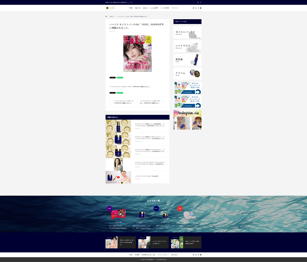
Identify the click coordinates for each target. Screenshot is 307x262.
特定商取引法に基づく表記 (148, 254)
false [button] (175, 123)
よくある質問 (154, 8)
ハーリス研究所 (164, 8)
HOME (131, 8)
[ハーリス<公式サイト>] (110, 8)
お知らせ (145, 8)
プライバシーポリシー (163, 254)
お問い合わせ (174, 254)
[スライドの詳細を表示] (179, 123)
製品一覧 (137, 8)
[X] (196, 8)
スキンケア (109, 237)
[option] (118, 217)
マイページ (175, 8)
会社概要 (137, 254)
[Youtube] (200, 8)
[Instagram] (193, 8)
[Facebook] (198, 8)
